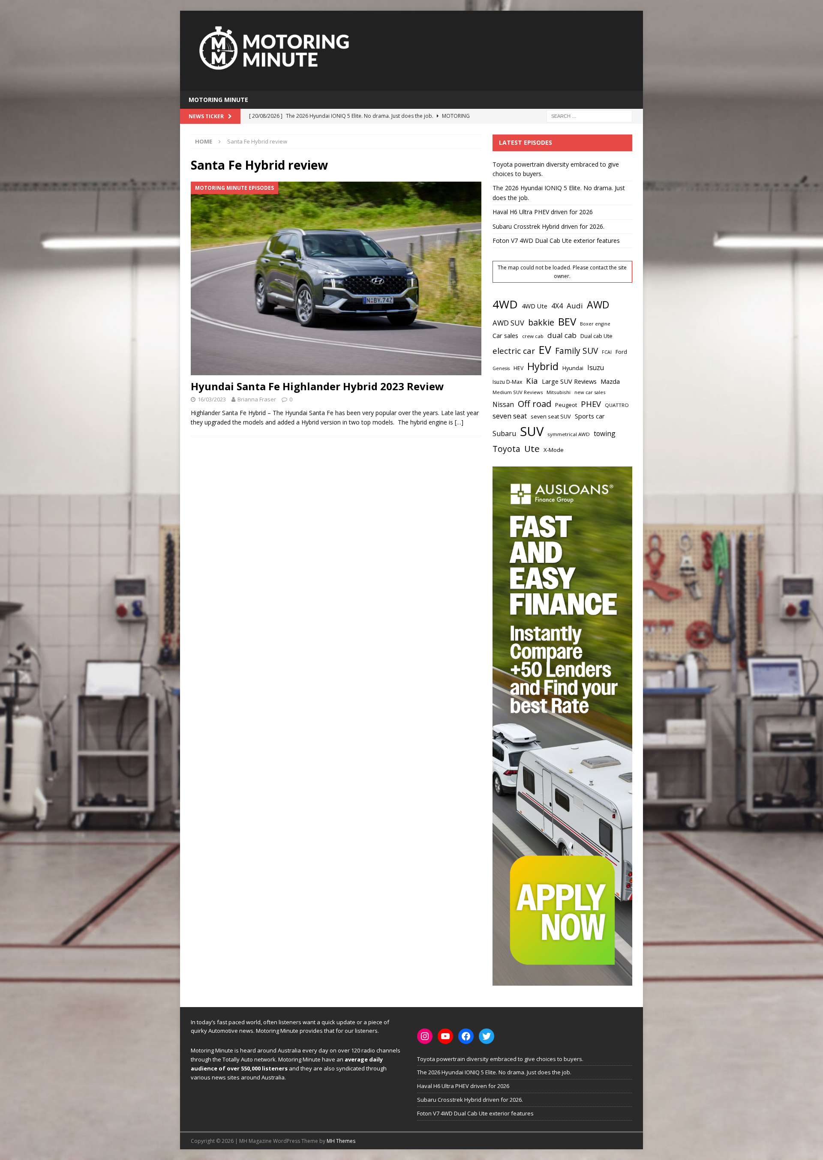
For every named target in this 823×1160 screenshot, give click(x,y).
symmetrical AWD (568, 434)
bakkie (541, 322)
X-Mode (554, 450)
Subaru (504, 433)
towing (605, 433)
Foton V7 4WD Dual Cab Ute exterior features (556, 240)
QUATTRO (617, 405)
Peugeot (566, 405)
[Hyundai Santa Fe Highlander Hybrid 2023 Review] (336, 278)
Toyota (506, 448)
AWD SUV (508, 323)
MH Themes (341, 1141)
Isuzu (595, 367)
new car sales (589, 392)
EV (545, 349)
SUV (532, 431)
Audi (575, 306)
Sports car (590, 416)
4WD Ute (534, 306)
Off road (534, 404)
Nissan (503, 404)
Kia (532, 380)
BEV (567, 321)
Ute (532, 448)
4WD (505, 304)
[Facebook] (466, 1036)
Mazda (610, 381)
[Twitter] (486, 1036)
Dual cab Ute (596, 336)
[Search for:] (589, 116)
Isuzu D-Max (507, 382)
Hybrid (543, 366)
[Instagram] (425, 1036)
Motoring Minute (218, 100)
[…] (459, 422)
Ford (621, 352)
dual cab (562, 335)
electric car (514, 350)
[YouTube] (445, 1036)
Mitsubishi (559, 392)
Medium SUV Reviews (518, 392)
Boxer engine (595, 324)
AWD (598, 304)
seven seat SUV (551, 416)
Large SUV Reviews (569, 381)
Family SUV (576, 350)
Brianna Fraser (256, 399)
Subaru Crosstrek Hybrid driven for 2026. (548, 226)
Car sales (505, 335)
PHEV (591, 403)
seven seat (510, 416)
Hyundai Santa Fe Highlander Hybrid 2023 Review (317, 386)
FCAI (607, 352)
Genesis (501, 368)
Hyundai (572, 368)
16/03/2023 (212, 399)
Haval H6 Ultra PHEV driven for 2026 (543, 212)
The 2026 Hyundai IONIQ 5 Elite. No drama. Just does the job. (494, 1072)
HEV (518, 368)
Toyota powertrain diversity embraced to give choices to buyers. (500, 1059)
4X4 (557, 306)
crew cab (533, 336)
